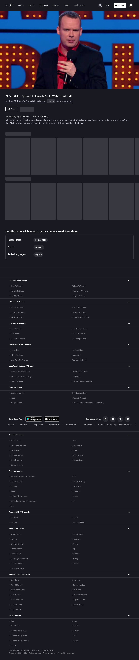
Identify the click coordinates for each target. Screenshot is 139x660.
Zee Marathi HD (78, 522)
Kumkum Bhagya (17, 455)
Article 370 (76, 486)
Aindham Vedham (17, 563)
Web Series (79, 5)
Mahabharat (15, 440)
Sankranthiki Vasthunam (20, 496)
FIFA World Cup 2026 (18, 631)
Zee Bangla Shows (79, 338)
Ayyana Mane (16, 534)
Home (21, 5)
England (75, 631)
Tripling (75, 558)
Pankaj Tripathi (16, 604)
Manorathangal (16, 549)
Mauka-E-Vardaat (79, 398)
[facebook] (105, 419)
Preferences (87, 425)
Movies (56, 5)
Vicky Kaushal (16, 609)
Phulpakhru (76, 376)
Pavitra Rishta (77, 350)
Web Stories (15, 626)
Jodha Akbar (15, 350)
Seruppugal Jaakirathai (19, 558)
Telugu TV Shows (78, 286)
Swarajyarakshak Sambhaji (82, 381)
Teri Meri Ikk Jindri (79, 360)
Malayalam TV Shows (80, 291)
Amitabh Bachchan (79, 595)
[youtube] (127, 419)
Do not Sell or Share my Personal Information (115, 425)
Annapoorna (77, 445)
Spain (74, 621)
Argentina (76, 626)
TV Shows (43, 5)
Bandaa (75, 496)
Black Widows (77, 534)
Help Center (38, 425)
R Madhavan (15, 580)
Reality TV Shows (78, 312)
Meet (13, 398)
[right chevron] (8, 156)
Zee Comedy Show (79, 393)
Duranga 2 (76, 539)
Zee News (14, 517)
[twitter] (120, 419)
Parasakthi (76, 491)
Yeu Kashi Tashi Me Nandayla (22, 376)
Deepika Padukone (18, 590)
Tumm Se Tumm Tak (18, 445)
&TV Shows (15, 334)
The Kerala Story (78, 481)
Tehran (13, 491)
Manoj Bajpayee (17, 599)
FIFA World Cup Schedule (20, 640)
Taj (73, 549)
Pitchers (75, 563)
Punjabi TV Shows (79, 296)
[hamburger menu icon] (131, 5)
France (13, 645)
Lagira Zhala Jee (17, 381)
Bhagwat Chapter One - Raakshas (23, 476)
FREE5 (66, 5)
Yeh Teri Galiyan (17, 355)
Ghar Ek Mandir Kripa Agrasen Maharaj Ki (88, 403)
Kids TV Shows (77, 460)
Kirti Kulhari (76, 590)
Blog (12, 621)
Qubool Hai (76, 355)
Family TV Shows (17, 317)
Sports (31, 5)
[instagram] (113, 419)
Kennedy (14, 486)
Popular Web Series (16, 528)
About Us (23, 425)
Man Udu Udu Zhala (80, 371)
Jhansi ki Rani (15, 450)
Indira (74, 450)
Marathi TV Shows (17, 291)
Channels (10, 425)
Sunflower (76, 554)
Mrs (12, 506)
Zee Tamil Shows (78, 334)
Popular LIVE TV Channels (19, 512)
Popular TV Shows (16, 435)
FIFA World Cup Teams (19, 636)
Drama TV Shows (17, 307)
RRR (73, 501)
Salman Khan (15, 595)
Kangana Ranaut (78, 599)
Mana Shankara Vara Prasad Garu (23, 501)
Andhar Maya (16, 554)
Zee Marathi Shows (18, 338)
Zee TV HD (15, 522)
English (26, 116)
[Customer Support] (107, 5)
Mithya (75, 544)
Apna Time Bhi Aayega (19, 360)
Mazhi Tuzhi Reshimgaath (20, 371)
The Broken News (17, 568)
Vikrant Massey (16, 585)
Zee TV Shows (16, 329)
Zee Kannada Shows (80, 329)
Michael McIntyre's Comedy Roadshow (25, 101)
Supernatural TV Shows (81, 317)
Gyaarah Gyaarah (17, 544)
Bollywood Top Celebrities (19, 574)
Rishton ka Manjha (17, 393)
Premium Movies (15, 471)
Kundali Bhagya (16, 460)
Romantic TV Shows (18, 312)
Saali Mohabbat (16, 481)
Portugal (75, 640)
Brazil (74, 636)
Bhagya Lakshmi (17, 403)
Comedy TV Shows (79, 307)
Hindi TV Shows (16, 286)
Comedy (44, 116)
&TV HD (75, 517)
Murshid (14, 539)
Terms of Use (71, 425)
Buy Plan (120, 5)
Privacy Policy (54, 425)
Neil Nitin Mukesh (79, 585)
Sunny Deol (76, 580)
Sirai (74, 476)
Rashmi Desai (77, 604)
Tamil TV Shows (16, 296)
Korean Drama (78, 455)
